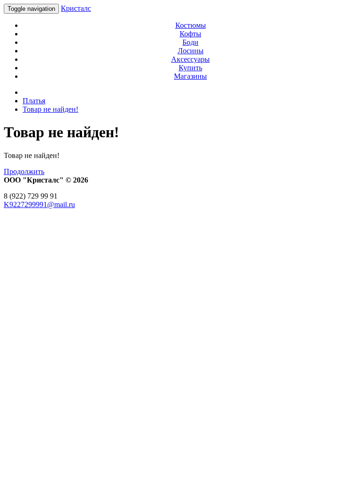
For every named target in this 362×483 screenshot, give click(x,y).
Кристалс (76, 8)
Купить (190, 68)
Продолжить (24, 171)
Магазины (190, 76)
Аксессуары (190, 59)
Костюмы (190, 25)
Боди (190, 42)
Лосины (191, 51)
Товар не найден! (50, 109)
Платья (34, 101)
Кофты (190, 34)
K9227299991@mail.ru (39, 204)
